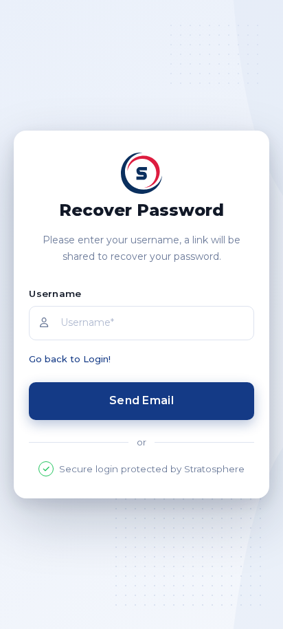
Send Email (141, 400)
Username (55, 293)
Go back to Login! (70, 358)
